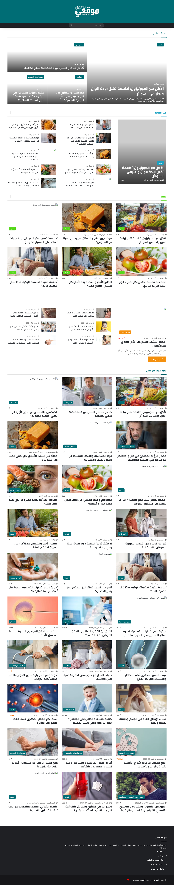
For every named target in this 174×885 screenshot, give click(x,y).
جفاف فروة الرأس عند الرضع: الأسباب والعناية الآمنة (81, 341)
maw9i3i (106, 278)
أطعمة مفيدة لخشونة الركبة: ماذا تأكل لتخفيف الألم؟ (34, 284)
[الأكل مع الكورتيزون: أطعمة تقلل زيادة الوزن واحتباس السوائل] (127, 72)
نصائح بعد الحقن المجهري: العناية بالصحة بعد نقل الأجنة (33, 633)
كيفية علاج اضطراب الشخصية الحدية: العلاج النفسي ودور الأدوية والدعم (145, 633)
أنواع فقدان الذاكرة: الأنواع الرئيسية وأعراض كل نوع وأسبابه (145, 764)
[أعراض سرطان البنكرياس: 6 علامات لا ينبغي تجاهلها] (47, 56)
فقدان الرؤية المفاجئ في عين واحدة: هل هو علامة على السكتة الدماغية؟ (28, 96)
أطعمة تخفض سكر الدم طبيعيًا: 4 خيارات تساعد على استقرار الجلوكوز (24, 157)
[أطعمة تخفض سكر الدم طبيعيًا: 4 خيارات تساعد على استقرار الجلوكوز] (55, 150)
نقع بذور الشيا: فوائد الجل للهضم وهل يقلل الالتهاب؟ (89, 589)
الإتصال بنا (160, 851)
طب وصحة (161, 113)
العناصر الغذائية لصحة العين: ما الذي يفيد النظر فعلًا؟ (24, 170)
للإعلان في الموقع (157, 869)
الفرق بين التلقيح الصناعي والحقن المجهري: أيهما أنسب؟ (92, 633)
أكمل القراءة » (157, 359)
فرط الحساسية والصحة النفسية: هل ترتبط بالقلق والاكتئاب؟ (24, 139)
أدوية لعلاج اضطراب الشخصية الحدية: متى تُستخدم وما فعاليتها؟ (33, 589)
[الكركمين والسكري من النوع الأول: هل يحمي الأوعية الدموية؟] (67, 88)
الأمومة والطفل (155, 299)
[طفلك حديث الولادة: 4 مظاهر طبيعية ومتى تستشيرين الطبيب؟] (48, 340)
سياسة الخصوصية (157, 864)
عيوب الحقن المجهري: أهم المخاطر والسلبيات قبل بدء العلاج (146, 677)
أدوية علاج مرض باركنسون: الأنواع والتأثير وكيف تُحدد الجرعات (33, 677)
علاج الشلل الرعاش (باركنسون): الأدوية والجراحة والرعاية (35, 764)
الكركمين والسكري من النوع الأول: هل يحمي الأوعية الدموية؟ (70, 96)
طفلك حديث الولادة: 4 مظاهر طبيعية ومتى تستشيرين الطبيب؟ (23, 341)
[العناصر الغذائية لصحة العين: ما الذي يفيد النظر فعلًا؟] (48, 169)
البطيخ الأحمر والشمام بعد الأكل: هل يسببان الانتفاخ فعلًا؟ (90, 284)
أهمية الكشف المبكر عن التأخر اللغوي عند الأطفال (143, 343)
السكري (80, 77)
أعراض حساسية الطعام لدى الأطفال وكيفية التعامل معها (24, 314)
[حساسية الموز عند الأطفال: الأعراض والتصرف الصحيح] (103, 326)
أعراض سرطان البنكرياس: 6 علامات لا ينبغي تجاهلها (54, 67)
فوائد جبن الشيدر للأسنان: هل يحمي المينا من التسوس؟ (80, 155)
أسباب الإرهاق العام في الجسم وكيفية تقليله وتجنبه (143, 720)
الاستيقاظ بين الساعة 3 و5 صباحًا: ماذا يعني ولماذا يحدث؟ (23, 184)
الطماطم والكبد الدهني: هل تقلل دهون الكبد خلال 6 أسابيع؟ (79, 170)
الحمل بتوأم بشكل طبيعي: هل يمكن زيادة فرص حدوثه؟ (24, 327)
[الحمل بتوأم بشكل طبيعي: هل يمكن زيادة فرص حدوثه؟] (48, 326)
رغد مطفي (158, 180)
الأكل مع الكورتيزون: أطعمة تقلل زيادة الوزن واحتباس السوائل (127, 91)
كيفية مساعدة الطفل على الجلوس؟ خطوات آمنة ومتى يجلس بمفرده (90, 720)
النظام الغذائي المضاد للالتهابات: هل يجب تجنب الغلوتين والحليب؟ (33, 808)
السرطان (79, 45)
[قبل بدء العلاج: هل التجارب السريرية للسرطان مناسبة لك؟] (110, 179)
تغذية (160, 45)
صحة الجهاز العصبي (35, 77)
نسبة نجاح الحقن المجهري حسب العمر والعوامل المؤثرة (35, 720)
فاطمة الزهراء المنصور (102, 235)
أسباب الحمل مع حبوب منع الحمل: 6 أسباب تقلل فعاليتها (87, 677)
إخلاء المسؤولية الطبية (155, 860)
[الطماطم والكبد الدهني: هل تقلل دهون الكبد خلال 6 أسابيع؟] (103, 169)
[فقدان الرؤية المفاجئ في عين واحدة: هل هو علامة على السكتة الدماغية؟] (27, 88)
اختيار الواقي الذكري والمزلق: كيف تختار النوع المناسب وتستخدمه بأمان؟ (88, 808)
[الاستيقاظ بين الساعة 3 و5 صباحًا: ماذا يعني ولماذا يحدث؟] (48, 183)
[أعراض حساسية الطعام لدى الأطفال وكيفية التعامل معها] (48, 313)
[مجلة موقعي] (87, 11)
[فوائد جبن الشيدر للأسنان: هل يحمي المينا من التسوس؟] (103, 154)
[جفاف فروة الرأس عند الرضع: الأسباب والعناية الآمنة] (103, 340)
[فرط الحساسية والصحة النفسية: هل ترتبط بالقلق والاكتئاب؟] (48, 138)
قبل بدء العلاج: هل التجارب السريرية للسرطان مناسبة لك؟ (80, 184)
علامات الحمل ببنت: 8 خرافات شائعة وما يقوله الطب (80, 314)
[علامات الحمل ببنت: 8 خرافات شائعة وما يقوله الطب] (103, 313)
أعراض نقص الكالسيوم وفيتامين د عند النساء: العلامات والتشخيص (89, 764)
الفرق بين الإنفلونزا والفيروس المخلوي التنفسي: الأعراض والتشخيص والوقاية (143, 808)
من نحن (161, 855)
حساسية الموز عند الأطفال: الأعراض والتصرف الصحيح (81, 327)
